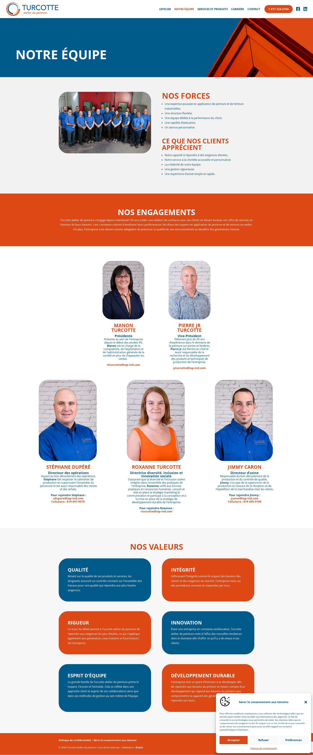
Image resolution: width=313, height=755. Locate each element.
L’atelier (165, 9)
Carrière (237, 9)
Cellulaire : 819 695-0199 (244, 501)
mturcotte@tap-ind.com (123, 364)
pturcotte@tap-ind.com (189, 368)
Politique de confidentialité (263, 748)
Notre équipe (184, 9)
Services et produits (212, 9)
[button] (306, 702)
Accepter (234, 740)
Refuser (263, 740)
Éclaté (139, 747)
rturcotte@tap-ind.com (156, 511)
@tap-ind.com (68, 498)
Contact (253, 9)
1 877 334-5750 (278, 9)
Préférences (293, 740)
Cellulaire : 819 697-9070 (68, 501)
